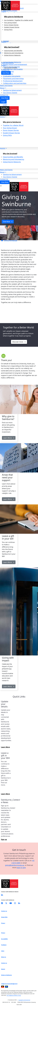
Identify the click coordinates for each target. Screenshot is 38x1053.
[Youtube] (11, 903)
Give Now (4, 98)
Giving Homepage (10, 240)
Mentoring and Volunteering (13, 53)
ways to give (21, 867)
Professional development (13, 81)
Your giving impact (10, 22)
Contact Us (4, 95)
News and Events (6, 86)
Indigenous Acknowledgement (9, 983)
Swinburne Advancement (12, 90)
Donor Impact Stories (11, 25)
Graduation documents (11, 76)
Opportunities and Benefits (13, 50)
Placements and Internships (13, 78)
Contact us (4, 911)
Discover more (17, 342)
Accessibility (4, 939)
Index (2, 951)
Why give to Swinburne (12, 122)
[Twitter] (6, 903)
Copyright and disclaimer (24, 1000)
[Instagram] (15, 903)
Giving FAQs (8, 29)
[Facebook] (2, 903)
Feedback (3, 945)
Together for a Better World (13, 125)
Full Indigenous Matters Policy (14, 995)
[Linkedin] (2, 895)
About (2, 88)
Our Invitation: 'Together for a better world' (18, 20)
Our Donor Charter (10, 93)
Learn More (7, 438)
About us (3, 957)
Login (3, 102)
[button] (9, 413)
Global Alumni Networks (12, 55)
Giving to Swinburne (6, 975)
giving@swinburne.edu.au (14, 865)
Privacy (3, 923)
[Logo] (10, 5)
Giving (3, 11)
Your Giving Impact (10, 128)
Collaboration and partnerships (14, 83)
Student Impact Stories (11, 27)
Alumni (3, 42)
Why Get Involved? (10, 154)
